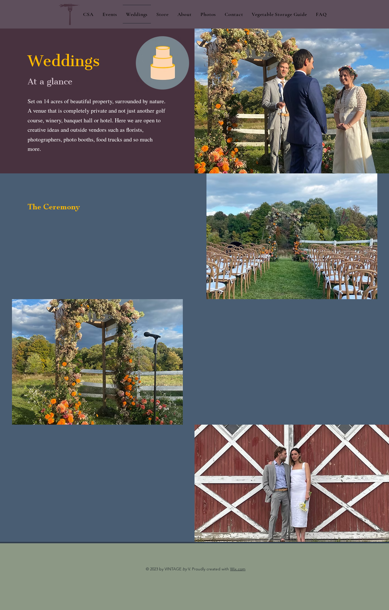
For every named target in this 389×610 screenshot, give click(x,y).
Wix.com (237, 569)
